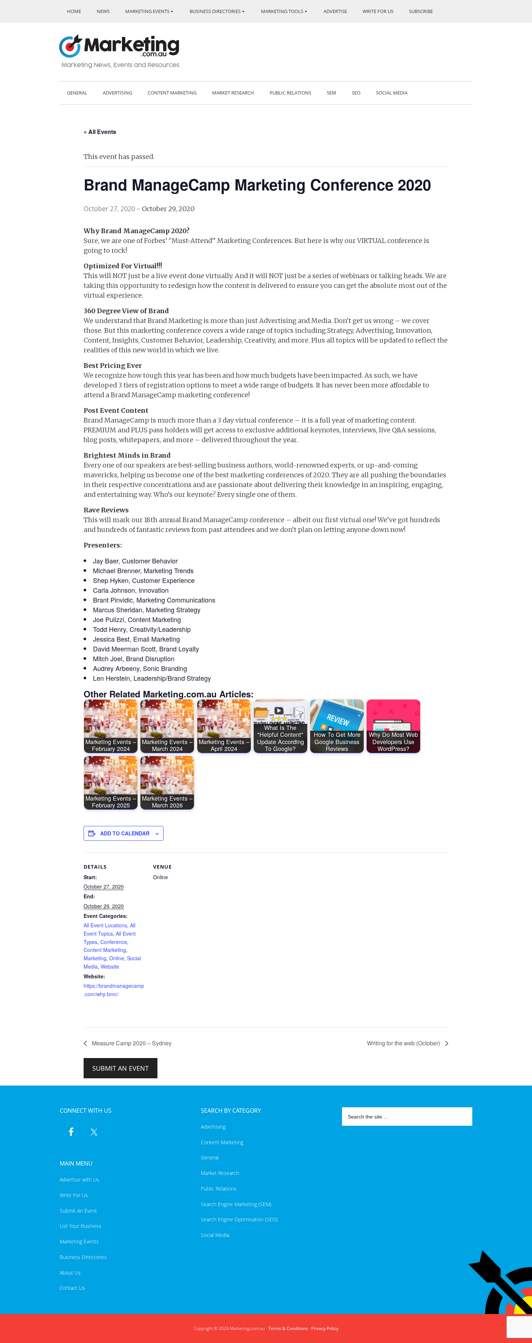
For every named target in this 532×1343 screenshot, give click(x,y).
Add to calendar (124, 833)
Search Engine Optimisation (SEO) (239, 1219)
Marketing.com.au (124, 51)
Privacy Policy (324, 1328)
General (210, 1157)
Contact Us (72, 1287)
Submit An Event (78, 1210)
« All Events (100, 131)
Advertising (213, 1126)
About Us (70, 1272)
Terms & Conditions (288, 1328)
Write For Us (74, 1195)
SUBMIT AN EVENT (120, 1068)
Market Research (220, 1173)
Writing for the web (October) (404, 1043)
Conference (113, 941)
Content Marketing (105, 949)
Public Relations (218, 1188)
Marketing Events (79, 1241)
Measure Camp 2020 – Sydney (131, 1043)
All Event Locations (105, 925)
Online (116, 958)
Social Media (215, 1234)
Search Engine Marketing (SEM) (236, 1204)
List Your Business (80, 1225)
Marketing (95, 958)
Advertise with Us (79, 1179)
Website (110, 966)
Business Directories (83, 1257)
